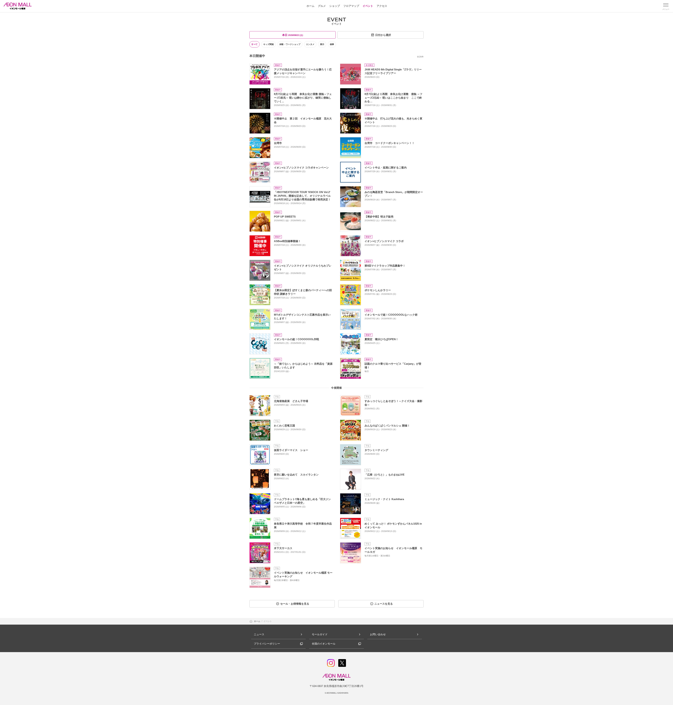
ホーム (257, 621)
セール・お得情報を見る (294, 603)
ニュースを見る (383, 603)
